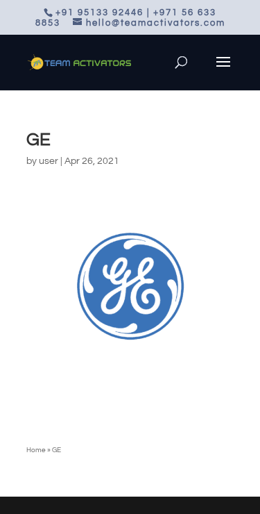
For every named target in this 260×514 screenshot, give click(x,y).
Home (36, 450)
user (48, 161)
